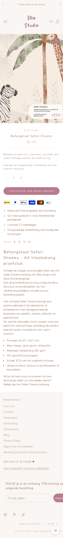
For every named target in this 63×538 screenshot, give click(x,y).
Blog (6, 435)
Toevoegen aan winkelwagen (31, 191)
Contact (8, 412)
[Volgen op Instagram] (5, 514)
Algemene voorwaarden (18, 446)
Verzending (11, 423)
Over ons (9, 406)
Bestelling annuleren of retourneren (25, 452)
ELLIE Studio (31, 130)
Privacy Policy (12, 440)
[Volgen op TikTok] (23, 514)
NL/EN (51, 523)
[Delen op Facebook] (14, 242)
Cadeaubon (11, 417)
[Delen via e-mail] (29, 242)
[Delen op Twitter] (19, 242)
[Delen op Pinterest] (24, 242)
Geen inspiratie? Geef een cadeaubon (26, 468)
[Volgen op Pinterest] (14, 514)
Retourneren (11, 429)
